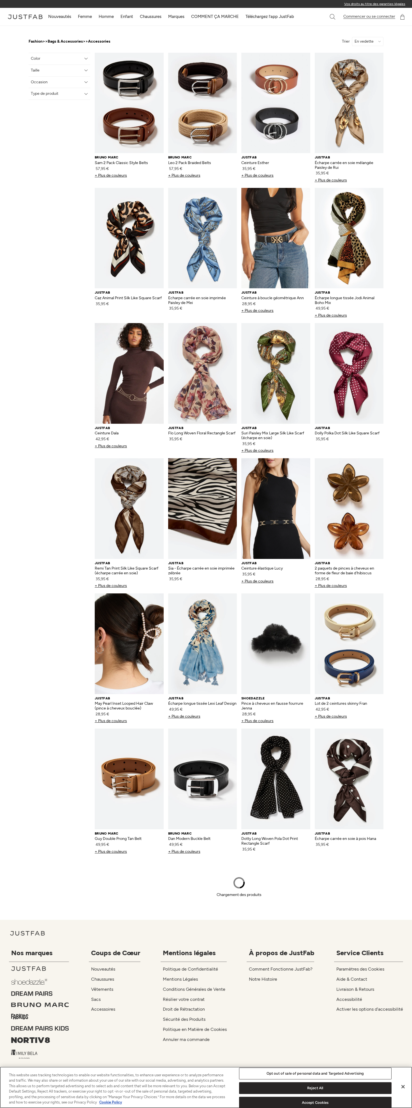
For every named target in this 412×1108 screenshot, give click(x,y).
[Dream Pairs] (40, 993)
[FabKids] (40, 1016)
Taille (35, 70)
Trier (346, 41)
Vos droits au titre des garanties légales (374, 4)
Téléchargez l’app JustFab (270, 16)
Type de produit (44, 93)
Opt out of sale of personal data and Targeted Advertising (315, 1074)
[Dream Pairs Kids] (40, 1028)
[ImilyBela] (40, 1054)
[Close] (403, 1087)
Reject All (315, 1088)
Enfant (127, 16)
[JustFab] (40, 968)
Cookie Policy (110, 1102)
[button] (333, 17)
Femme (85, 16)
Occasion (39, 82)
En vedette (364, 41)
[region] (206, 1087)
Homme (106, 16)
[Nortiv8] (40, 1040)
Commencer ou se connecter (369, 16)
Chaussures (150, 16)
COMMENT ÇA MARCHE (215, 16)
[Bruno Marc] (40, 1005)
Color (35, 58)
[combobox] (326, 17)
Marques (176, 16)
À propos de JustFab (281, 953)
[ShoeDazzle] (40, 981)
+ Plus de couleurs (111, 175)
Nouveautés (59, 16)
